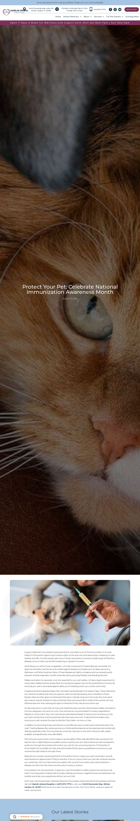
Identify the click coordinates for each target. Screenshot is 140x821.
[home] (15, 12)
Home (58, 17)
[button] (72, 16)
